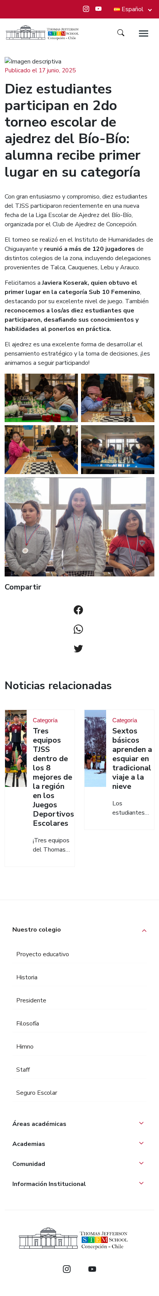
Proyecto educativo (42, 954)
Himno (25, 1046)
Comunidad (28, 1164)
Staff (23, 1070)
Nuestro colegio (36, 929)
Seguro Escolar (36, 1093)
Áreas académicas (39, 1124)
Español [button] (133, 9)
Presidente (31, 1000)
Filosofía (27, 1023)
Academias (28, 1144)
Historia (26, 977)
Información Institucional (49, 1184)
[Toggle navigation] (143, 33)
